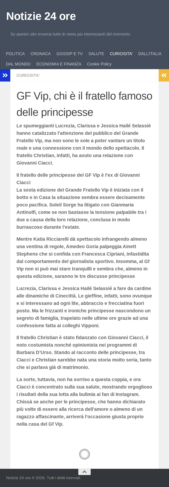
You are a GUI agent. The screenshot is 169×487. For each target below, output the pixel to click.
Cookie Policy (99, 64)
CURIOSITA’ (121, 53)
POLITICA (15, 53)
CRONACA (41, 53)
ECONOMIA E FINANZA (58, 64)
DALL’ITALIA (149, 53)
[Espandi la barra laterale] (5, 75)
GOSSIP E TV (69, 53)
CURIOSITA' (28, 75)
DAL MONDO (18, 64)
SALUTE (96, 53)
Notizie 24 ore (41, 16)
